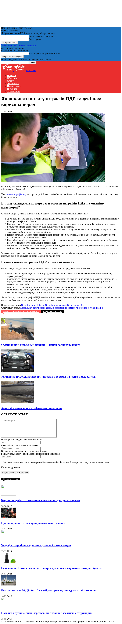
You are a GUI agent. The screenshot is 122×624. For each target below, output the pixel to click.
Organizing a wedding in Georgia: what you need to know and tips (52, 305)
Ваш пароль (35, 39)
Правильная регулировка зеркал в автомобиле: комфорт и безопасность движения (61, 307)
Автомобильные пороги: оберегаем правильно (31, 408)
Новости (11, 75)
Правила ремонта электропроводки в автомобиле (33, 523)
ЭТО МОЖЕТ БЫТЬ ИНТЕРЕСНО (21, 311)
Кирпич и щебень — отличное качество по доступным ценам (40, 500)
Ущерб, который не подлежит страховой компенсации (36, 545)
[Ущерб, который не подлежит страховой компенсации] (8, 539)
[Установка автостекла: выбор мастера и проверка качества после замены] (17, 371)
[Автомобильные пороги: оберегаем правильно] (17, 402)
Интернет (12, 89)
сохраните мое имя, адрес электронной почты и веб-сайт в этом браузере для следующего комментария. (57, 462)
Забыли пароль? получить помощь (18, 45)
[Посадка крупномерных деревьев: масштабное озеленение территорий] (8, 607)
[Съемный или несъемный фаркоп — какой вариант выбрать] (17, 339)
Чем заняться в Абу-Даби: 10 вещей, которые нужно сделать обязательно (48, 590)
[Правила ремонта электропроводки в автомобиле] (8, 517)
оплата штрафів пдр (16, 194)
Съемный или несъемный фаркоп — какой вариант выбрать (40, 344)
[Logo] (7, 70)
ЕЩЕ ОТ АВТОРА (52, 311)
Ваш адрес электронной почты (44, 53)
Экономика (13, 83)
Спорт (10, 81)
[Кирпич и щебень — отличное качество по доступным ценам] (8, 494)
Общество (12, 78)
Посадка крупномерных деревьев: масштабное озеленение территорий (46, 612)
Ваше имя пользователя (41, 36)
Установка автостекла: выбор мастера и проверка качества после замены (48, 376)
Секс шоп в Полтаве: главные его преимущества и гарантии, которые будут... (51, 568)
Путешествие (14, 86)
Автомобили (13, 91)
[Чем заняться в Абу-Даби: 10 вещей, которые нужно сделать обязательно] (8, 584)
